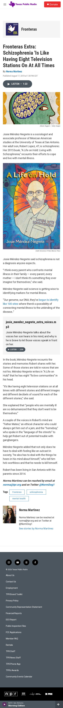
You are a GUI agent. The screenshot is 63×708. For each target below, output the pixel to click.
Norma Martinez (14, 71)
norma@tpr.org (12, 484)
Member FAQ (12, 639)
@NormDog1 (46, 484)
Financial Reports (14, 613)
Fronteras (29, 29)
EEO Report (11, 620)
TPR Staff (10, 651)
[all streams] (59, 704)
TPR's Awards (12, 670)
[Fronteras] (12, 29)
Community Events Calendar (19, 677)
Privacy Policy (12, 601)
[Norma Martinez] (9, 514)
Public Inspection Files (16, 626)
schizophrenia (36, 492)
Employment (12, 588)
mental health (19, 498)
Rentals (9, 645)
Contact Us (11, 582)
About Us (10, 575)
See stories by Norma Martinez (36, 528)
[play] (4, 704)
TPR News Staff (13, 658)
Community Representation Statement (24, 607)
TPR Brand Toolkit (14, 594)
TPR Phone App (13, 664)
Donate (54, 4)
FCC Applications (13, 632)
